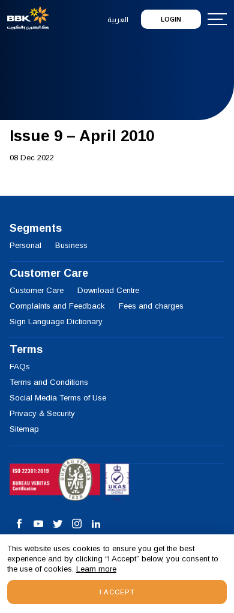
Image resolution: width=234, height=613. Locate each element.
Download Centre (108, 290)
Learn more (96, 568)
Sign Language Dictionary (56, 321)
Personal (25, 245)
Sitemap (24, 428)
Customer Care (37, 290)
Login (171, 19)
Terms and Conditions (49, 382)
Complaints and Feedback (57, 305)
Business (71, 245)
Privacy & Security (42, 413)
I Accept (117, 592)
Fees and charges (151, 305)
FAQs (20, 366)
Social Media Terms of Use (58, 397)
